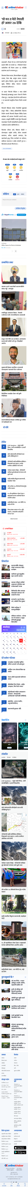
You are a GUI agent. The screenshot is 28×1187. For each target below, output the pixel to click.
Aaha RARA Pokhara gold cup (6, 1093)
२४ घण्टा (3, 757)
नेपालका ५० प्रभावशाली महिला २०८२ (18, 1086)
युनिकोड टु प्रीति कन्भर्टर (17, 1126)
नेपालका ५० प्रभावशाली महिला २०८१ (18, 1092)
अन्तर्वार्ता (4, 1065)
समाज (3, 1058)
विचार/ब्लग (4, 1060)
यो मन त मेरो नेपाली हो (7, 149)
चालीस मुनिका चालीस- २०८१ (17, 1112)
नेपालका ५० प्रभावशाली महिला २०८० (18, 1097)
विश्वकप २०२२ (5, 1156)
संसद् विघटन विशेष (6, 1139)
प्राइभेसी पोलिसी (17, 1141)
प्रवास (3, 1073)
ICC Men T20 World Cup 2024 (6, 1086)
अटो (15, 1068)
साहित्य (3, 1063)
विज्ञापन (16, 1139)
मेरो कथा (16, 1116)
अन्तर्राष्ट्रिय (4, 1076)
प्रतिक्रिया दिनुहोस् (20, 208)
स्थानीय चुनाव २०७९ (6, 1144)
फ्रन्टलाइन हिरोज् (18, 1118)
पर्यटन (15, 1060)
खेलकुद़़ (3, 1068)
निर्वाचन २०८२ (5, 1149)
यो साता (8, 757)
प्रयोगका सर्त (17, 1136)
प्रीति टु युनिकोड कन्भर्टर (17, 1122)
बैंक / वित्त (16, 1065)
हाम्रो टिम (16, 1134)
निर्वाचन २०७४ (5, 1141)
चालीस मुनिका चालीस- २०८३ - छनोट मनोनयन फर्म (18, 1103)
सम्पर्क (15, 1144)
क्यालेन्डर (6, 627)
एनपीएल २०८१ (5, 1083)
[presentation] (12, 251)
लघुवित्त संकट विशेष (6, 1136)
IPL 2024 (4, 1089)
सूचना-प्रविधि (17, 1071)
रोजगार (15, 1063)
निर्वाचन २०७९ (5, 1147)
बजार (15, 1058)
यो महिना (14, 757)
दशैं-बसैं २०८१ (5, 1158)
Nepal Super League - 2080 (6, 1097)
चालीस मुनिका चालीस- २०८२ (17, 1108)
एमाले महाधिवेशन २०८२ (5, 1152)
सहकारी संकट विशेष (6, 1134)
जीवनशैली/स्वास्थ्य (6, 1071)
